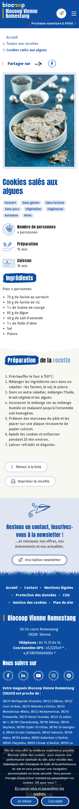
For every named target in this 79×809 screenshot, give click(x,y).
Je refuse (24, 801)
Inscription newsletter (43, 560)
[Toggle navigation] (74, 15)
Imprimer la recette (33, 481)
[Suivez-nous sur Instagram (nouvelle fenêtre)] (53, 675)
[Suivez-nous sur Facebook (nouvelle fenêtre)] (8, 675)
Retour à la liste (28, 467)
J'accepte (55, 801)
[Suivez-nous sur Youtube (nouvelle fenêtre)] (38, 675)
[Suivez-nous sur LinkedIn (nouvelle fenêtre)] (23, 675)
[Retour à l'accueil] (14, 5)
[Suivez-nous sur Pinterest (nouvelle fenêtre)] (68, 675)
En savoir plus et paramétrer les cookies (39, 791)
